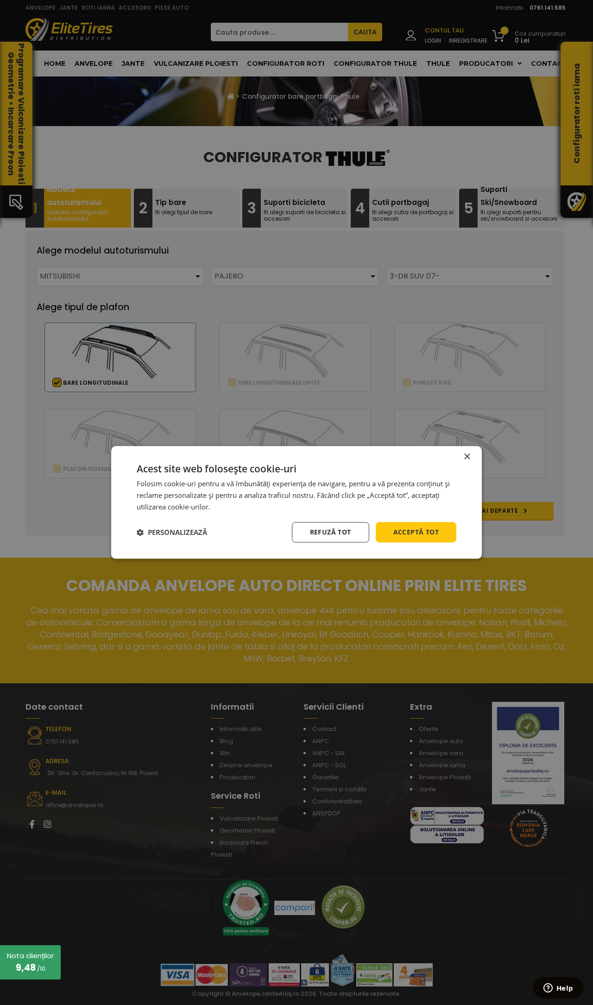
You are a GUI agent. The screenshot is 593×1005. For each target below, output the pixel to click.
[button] (172, 532)
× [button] (466, 456)
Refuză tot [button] (330, 532)
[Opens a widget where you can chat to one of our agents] (558, 988)
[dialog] (296, 502)
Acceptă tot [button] (416, 532)
